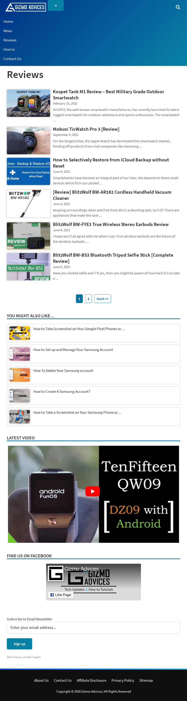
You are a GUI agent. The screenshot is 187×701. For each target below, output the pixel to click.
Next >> (103, 298)
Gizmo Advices (91, 691)
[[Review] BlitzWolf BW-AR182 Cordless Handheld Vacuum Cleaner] (28, 203)
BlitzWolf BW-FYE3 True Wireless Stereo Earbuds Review (111, 224)
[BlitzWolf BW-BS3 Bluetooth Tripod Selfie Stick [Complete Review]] (28, 266)
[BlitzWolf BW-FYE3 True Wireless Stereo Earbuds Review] (28, 236)
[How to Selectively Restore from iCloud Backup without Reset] (28, 171)
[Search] (178, 7)
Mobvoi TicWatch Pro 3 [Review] (86, 129)
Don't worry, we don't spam (24, 657)
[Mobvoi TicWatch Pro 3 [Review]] (28, 140)
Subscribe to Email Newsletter (29, 619)
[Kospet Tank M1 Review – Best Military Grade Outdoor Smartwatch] (28, 103)
